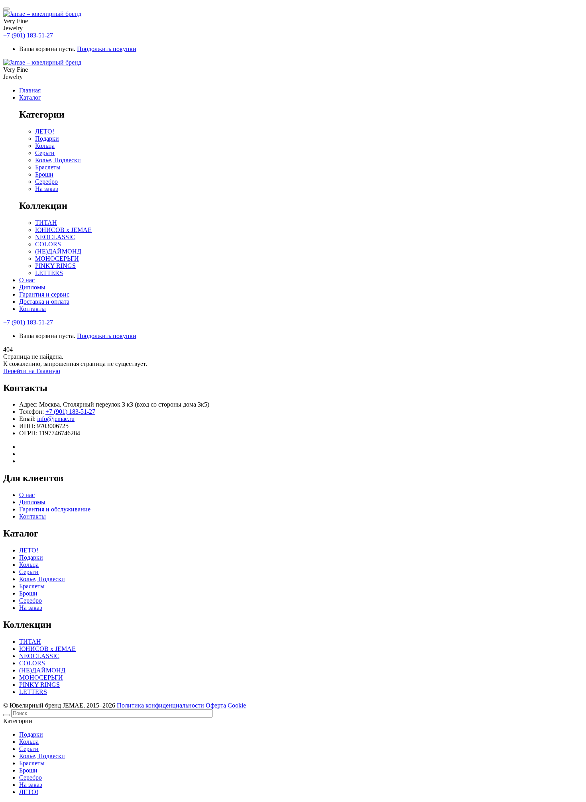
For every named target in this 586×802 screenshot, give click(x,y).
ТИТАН (30, 641)
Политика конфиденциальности (160, 705)
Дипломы (32, 502)
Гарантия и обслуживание (54, 509)
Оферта (216, 705)
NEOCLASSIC (39, 656)
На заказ (30, 607)
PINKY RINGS (39, 684)
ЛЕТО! (28, 550)
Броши (28, 593)
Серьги (29, 571)
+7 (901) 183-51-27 (28, 35)
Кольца (29, 564)
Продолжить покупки (106, 48)
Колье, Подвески (42, 579)
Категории (17, 720)
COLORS (32, 663)
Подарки (31, 557)
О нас (27, 494)
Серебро (30, 600)
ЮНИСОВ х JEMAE (47, 648)
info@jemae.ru (56, 418)
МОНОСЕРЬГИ (41, 677)
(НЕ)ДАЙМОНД (42, 670)
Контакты (32, 516)
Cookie (237, 705)
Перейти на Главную (31, 371)
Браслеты (32, 586)
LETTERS (33, 691)
